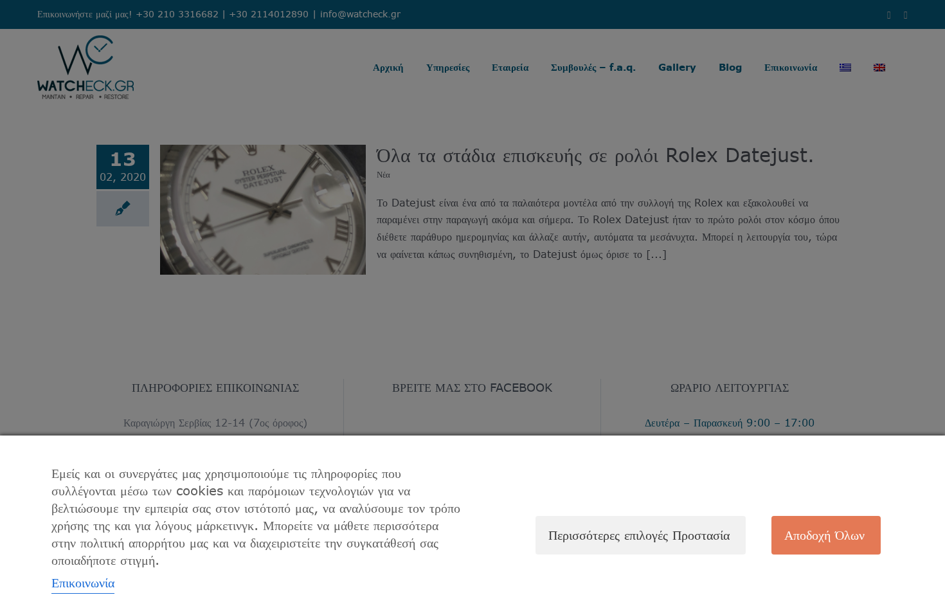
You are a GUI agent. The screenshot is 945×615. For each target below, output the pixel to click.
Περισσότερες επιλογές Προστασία (639, 535)
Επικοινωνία (82, 582)
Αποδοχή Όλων (824, 535)
